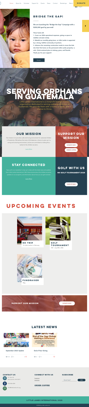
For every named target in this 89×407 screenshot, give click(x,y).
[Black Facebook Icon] (85, 26)
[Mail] (5, 388)
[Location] (5, 378)
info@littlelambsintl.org (14, 387)
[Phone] (5, 384)
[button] (26, 3)
